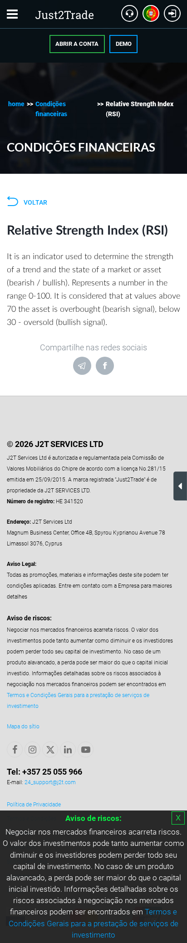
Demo (124, 43)
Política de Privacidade (34, 804)
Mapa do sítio (23, 726)
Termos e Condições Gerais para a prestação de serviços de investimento (93, 923)
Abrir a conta (76, 43)
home (16, 104)
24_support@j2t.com (50, 782)
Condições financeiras (51, 109)
